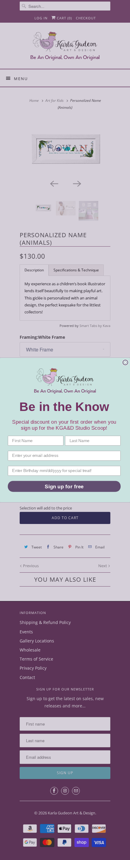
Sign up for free (64, 486)
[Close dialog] (125, 362)
